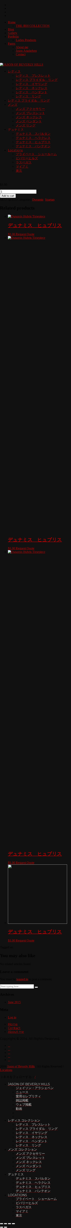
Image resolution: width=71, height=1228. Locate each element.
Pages (11, 43)
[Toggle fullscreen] (9, 1223)
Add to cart (8, 195)
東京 (19, 171)
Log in (12, 1017)
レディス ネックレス (31, 88)
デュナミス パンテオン (33, 146)
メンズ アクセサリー (30, 109)
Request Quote (25, 234)
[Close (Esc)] (1, 1223)
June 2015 (14, 1002)
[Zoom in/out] (13, 1223)
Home (12, 22)
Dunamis (37, 199)
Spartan (49, 199)
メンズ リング (26, 125)
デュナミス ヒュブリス (33, 142)
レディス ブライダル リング (37, 80)
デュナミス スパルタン (33, 134)
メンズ (12, 105)
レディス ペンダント (31, 92)
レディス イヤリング (31, 84)
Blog (11, 29)
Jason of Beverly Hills (21, 1066)
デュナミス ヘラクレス (33, 138)
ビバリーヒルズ (27, 158)
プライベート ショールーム (36, 154)
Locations (15, 150)
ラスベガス (24, 162)
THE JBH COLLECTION (33, 25)
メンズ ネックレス (29, 117)
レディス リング (28, 96)
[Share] (5, 1223)
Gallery (12, 33)
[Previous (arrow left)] (1, 1227)
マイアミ (22, 166)
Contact (20, 54)
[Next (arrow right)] (5, 1227)
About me (22, 47)
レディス (14, 71)
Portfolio (13, 36)
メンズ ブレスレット (30, 113)
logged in (22, 979)
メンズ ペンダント (29, 121)
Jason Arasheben (26, 50)
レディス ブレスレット (33, 75)
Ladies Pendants (26, 40)
